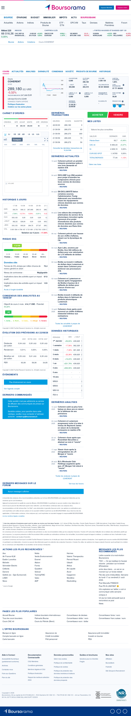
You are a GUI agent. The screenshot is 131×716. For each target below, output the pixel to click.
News (101, 603)
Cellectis (6, 568)
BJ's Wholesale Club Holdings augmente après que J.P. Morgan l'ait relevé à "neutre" (70, 465)
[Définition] (123, 85)
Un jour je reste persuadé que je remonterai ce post (112, 599)
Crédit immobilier (52, 636)
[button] (3, 8)
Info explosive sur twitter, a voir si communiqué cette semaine (112, 590)
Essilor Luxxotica (9, 559)
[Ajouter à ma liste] (120, 106)
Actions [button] (20, 22)
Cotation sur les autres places (19, 107)
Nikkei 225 (6, 30)
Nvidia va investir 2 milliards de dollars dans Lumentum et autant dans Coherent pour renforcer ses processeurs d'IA (70, 266)
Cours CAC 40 (8, 621)
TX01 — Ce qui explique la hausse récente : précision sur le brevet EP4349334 (113, 563)
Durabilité (43, 71)
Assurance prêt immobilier (98, 633)
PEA (90, 639)
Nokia (37, 553)
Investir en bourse (95, 636)
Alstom (37, 562)
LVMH (5, 578)
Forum (124, 22)
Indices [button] (30, 22)
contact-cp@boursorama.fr (26, 416)
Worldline (70, 578)
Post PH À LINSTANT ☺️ (109, 586)
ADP (36, 581)
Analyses (30, 71)
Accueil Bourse (9, 615)
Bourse (8, 17)
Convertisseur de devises (77, 615)
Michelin (6, 562)
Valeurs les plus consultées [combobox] (102, 129)
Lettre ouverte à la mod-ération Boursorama (111, 556)
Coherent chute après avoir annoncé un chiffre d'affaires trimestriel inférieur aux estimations (70, 312)
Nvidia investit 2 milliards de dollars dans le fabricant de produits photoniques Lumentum (70, 298)
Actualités (17, 71)
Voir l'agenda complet (12, 388)
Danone (6, 571)
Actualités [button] (8, 22)
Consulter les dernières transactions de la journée (67, 149)
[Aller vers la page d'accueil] (66, 7)
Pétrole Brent (94, 140)
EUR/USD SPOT (96, 153)
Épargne (22, 17)
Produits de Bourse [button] (45, 24)
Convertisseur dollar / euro (77, 618)
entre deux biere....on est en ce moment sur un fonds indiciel (111, 570)
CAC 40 (92, 145)
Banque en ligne (9, 633)
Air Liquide (71, 568)
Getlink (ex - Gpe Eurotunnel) (14, 574)
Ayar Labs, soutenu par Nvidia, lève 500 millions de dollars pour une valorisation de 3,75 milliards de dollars (70, 251)
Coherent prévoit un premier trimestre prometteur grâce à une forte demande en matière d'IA (70, 164)
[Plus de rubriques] (126, 71)
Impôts (63, 17)
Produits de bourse (86, 71)
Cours (6, 71)
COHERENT (14, 81)
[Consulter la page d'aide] (96, 7)
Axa (4, 553)
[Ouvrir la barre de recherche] (93, 7)
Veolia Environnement (43, 556)
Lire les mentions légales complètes (14, 516)
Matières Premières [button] (109, 24)
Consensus (57, 71)
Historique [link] (105, 71)
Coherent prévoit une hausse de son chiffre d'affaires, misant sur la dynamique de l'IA (70, 236)
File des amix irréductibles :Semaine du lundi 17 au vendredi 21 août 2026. (113, 577)
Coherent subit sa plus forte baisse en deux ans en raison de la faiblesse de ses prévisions (71, 410)
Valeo (37, 578)
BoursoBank (88, 17)
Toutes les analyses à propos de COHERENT (68, 477)
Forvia (37, 565)
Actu (74, 17)
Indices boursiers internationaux (48, 615)
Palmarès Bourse (42, 618)
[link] (5, 665)
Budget (35, 17)
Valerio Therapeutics (75, 556)
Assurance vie (51, 633)
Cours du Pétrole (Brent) (44, 621)
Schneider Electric (10, 565)
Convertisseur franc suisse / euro (112, 618)
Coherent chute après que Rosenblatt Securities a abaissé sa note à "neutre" (69, 439)
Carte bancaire (9, 639)
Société (69, 71)
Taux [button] (84, 22)
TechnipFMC (40, 574)
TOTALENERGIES (96, 157)
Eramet (38, 559)
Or (90, 149)
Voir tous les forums (76, 483)
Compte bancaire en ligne (13, 636)
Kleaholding (71, 581)
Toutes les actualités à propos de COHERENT (67, 324)
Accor (69, 571)
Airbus (69, 565)
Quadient (38, 568)
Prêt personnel (51, 639)
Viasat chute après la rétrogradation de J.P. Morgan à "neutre (67, 451)
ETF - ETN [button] (62, 24)
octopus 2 (103, 594)
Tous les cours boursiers (12, 618)
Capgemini (71, 574)
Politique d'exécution (16, 104)
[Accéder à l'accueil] (4, 41)
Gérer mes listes (95, 164)
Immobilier (49, 17)
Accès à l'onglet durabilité (13, 289)
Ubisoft (69, 562)
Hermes (70, 553)
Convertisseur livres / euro (109, 615)
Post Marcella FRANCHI (108, 583)
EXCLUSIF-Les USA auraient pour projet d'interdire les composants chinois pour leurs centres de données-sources (70, 179)
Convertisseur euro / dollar (77, 621)
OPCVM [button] (74, 22)
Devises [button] (93, 22)
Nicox (5, 581)
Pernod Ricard (72, 559)
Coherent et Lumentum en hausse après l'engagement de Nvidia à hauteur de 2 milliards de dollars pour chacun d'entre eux (70, 283)
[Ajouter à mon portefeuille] (114, 106)
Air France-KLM (9, 556)
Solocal (38, 571)
